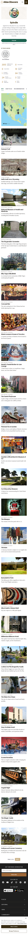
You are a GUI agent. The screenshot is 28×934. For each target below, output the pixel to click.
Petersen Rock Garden (9, 427)
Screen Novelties (7, 757)
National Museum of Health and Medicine (12, 210)
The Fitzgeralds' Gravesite (10, 241)
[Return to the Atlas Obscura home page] (9, 2)
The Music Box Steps (8, 697)
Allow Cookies (14, 926)
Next (17, 859)
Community (6, 914)
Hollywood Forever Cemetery (11, 848)
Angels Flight (5, 788)
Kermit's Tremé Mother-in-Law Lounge (11, 365)
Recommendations (19, 88)
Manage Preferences (14, 931)
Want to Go (9, 88)
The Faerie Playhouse (8, 396)
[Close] (26, 918)
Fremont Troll (5, 149)
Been (2, 88)
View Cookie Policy (22, 923)
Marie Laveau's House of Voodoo (13, 334)
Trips (3, 909)
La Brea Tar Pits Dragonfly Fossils (12, 667)
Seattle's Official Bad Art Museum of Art (13, 458)
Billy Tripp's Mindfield (8, 274)
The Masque (5, 519)
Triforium (4, 547)
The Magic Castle (7, 818)
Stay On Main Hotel (8, 727)
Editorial (5, 904)
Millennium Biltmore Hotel (10, 636)
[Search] (22, 2)
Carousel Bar (5, 304)
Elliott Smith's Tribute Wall (10, 608)
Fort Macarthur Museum (9, 489)
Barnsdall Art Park (7, 578)
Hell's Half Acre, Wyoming (10, 179)
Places (4, 899)
